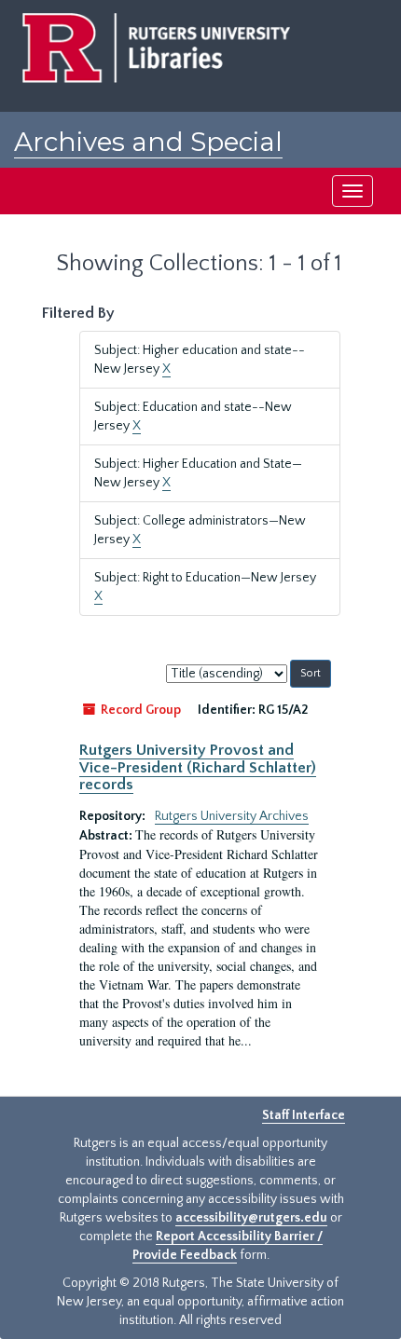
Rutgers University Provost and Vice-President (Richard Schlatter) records (197, 767)
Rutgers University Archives (232, 816)
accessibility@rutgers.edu (251, 1217)
